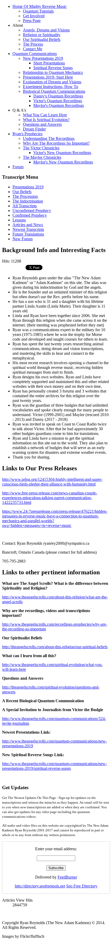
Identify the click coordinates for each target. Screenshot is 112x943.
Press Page (32, 20)
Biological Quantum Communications (54, 91)
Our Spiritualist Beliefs (41, 39)
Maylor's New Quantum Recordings (63, 162)
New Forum (23, 239)
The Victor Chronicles (41, 148)
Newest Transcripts (28, 229)
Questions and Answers (42, 124)
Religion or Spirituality (41, 34)
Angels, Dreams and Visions (46, 30)
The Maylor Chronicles (42, 157)
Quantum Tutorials (38, 11)
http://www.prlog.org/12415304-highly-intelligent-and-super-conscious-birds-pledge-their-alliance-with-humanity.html (52, 481)
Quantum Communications (35, 53)
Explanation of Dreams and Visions (52, 82)
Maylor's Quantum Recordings (58, 105)
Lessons (19, 220)
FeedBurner (67, 877)
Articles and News (28, 224)
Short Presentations (49, 63)
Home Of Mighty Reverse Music (40, 6)
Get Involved (34, 16)
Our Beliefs (22, 191)
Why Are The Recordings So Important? (56, 143)
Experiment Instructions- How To (50, 86)
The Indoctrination (28, 201)
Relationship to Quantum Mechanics (53, 72)
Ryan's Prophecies (27, 134)
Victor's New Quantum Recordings (62, 152)
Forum (18, 167)
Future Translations (28, 234)
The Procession (25, 196)
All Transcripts (25, 206)
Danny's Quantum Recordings (58, 96)
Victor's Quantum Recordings (57, 101)
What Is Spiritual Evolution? (46, 119)
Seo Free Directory (81, 886)
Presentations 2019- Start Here (48, 77)
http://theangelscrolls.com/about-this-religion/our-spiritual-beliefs (55, 647)
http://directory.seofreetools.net (40, 886)
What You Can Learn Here (45, 115)
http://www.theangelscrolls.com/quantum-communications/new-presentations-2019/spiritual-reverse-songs (54, 766)
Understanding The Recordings (48, 138)
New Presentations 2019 (43, 58)
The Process (33, 44)
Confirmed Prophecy (30, 215)
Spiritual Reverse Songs (53, 68)
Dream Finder (34, 129)
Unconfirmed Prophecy (32, 210)
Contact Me (32, 49)
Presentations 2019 (28, 187)
